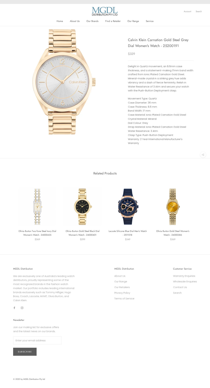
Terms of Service (124, 298)
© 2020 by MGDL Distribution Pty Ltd (29, 379)
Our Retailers (122, 287)
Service (150, 21)
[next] (199, 210)
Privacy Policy (122, 292)
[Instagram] (22, 308)
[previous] (10, 210)
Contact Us (180, 287)
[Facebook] (14, 308)
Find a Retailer (113, 21)
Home (60, 21)
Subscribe (25, 351)
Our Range (133, 21)
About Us (75, 21)
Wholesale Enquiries (185, 281)
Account (187, 11)
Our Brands (92, 21)
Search (199, 11)
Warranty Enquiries (184, 276)
